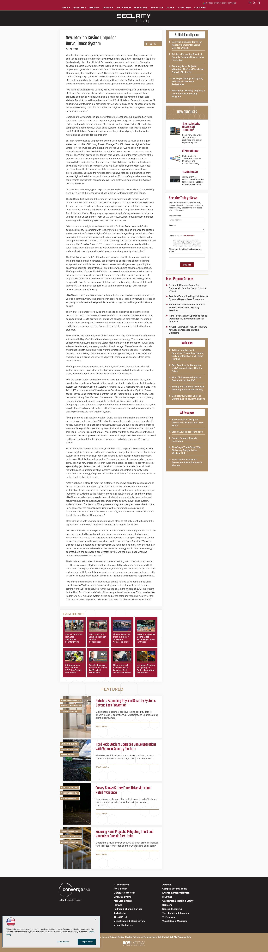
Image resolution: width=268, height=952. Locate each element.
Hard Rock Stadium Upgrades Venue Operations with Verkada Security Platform (126, 746)
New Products (187, 112)
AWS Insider (120, 888)
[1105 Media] (70, 900)
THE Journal (168, 917)
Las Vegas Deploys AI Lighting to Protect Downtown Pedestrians (146, 669)
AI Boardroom (121, 884)
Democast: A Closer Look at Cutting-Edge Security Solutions (188, 397)
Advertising (184, 7)
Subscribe (200, 7)
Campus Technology (124, 892)
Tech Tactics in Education (175, 913)
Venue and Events (69, 744)
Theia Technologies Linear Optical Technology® (191, 127)
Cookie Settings (63, 941)
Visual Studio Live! (123, 925)
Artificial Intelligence (71, 706)
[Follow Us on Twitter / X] (254, 3)
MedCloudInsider (123, 900)
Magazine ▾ (79, 7)
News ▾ (66, 7)
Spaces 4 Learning (172, 909)
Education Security (70, 788)
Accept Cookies (86, 942)
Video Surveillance (69, 749)
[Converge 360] (74, 890)
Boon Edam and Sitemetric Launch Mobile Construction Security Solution (187, 307)
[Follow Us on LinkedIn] (250, 3)
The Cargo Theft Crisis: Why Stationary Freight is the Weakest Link (186, 450)
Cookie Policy (132, 937)
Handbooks (140, 7)
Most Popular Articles (179, 279)
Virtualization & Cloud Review (129, 921)
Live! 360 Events (122, 896)
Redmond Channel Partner (128, 909)
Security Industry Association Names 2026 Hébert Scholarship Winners (98, 670)
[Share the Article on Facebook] (146, 44)
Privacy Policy (189, 236)
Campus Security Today (174, 888)
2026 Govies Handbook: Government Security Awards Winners (187, 462)
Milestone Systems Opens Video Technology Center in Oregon (146, 638)
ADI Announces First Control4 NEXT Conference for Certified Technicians (73, 670)
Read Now (101, 726)
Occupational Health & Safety (177, 900)
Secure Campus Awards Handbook (184, 440)
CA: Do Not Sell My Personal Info (174, 937)
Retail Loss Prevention (71, 700)
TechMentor (120, 913)
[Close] (95, 919)
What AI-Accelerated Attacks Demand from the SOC (186, 379)
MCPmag (167, 896)
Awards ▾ (108, 7)
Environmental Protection (176, 892)
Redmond (167, 904)
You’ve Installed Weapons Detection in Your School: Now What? (188, 422)
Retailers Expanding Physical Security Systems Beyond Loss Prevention (126, 703)
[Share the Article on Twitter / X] (154, 44)
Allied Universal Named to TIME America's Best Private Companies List (122, 670)
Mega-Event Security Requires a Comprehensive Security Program (188, 93)
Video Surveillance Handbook (187, 431)
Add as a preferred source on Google (221, 3)
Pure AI (118, 904)
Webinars (94, 7)
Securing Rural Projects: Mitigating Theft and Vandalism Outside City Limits (124, 834)
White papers (123, 7)
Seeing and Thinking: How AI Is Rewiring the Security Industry (188, 388)
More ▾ (170, 7)
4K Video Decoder (190, 172)
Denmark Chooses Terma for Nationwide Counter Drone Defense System (73, 639)
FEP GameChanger (190, 151)
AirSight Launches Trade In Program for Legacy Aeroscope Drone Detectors (121, 639)
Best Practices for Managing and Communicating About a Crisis (187, 368)
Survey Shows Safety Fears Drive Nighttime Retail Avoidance (123, 790)
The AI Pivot (120, 917)
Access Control (68, 755)
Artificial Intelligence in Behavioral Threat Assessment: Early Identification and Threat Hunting (188, 354)
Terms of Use (150, 937)
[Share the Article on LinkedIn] (150, 44)
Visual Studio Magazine (174, 921)
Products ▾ (157, 7)
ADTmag (167, 884)
